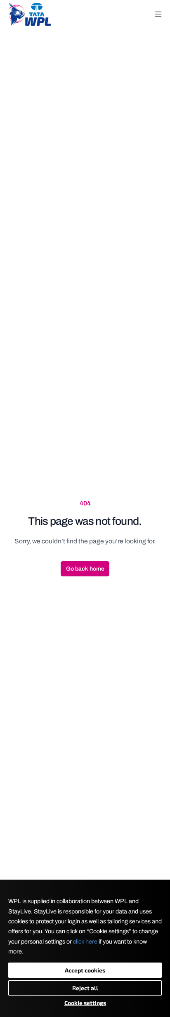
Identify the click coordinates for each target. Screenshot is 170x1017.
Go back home (85, 569)
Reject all (85, 987)
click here (85, 941)
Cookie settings (85, 1002)
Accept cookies (85, 970)
